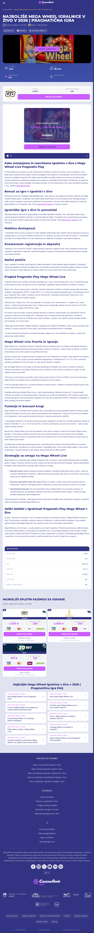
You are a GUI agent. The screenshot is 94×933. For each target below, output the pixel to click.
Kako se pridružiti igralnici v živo (47, 767)
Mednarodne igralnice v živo (46, 816)
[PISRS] (49, 898)
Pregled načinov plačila (47, 808)
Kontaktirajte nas (46, 844)
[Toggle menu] (4, 3)
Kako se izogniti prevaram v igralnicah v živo (46, 776)
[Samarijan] (76, 898)
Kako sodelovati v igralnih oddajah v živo (46, 784)
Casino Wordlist (46, 799)
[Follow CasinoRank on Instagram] (38, 869)
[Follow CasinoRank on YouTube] (49, 869)
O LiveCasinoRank (46, 832)
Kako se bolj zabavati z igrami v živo (46, 771)
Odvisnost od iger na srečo (46, 812)
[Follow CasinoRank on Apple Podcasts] (60, 869)
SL (45, 875)
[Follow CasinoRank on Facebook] (32, 869)
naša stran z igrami (69, 220)
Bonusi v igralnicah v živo (46, 804)
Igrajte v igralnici (47, 49)
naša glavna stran (23, 186)
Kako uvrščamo (46, 840)
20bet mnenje (24, 672)
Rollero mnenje (69, 638)
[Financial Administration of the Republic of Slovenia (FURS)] (20, 898)
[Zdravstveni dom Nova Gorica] (47, 907)
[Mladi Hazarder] (32, 907)
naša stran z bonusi (45, 204)
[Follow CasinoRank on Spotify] (55, 869)
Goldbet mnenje (24, 638)
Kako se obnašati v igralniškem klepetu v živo (46, 780)
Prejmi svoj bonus (53, 97)
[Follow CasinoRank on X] (43, 869)
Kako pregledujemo (46, 836)
